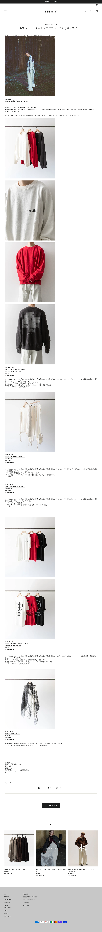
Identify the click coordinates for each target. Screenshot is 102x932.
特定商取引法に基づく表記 (30, 897)
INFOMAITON (7, 908)
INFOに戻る (52, 805)
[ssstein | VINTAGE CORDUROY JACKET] (19, 848)
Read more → (8, 873)
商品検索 (25, 894)
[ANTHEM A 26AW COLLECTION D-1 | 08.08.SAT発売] (51, 848)
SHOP (5, 910)
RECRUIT (6, 913)
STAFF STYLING (8, 899)
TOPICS (6, 905)
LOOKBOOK (7, 902)
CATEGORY (6, 897)
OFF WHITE (8, 371)
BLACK (19, 371)
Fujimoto (47, 24)
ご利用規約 (26, 902)
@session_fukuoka (11, 772)
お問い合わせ (7, 916)
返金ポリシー (26, 905)
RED (14, 371)
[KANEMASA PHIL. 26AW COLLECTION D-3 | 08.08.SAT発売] (83, 848)
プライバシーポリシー (29, 899)
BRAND (6, 894)
